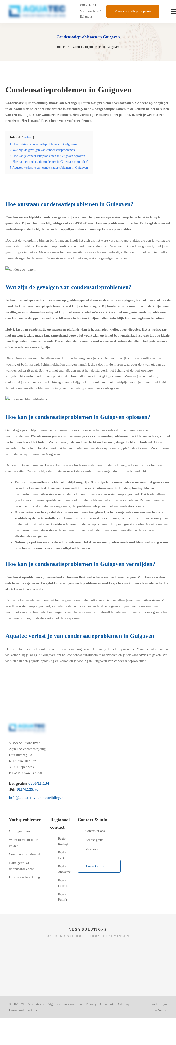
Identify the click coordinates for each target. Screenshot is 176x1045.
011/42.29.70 (27, 789)
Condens (141, 103)
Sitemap (124, 1004)
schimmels (45, 341)
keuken (50, 618)
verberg (28, 137)
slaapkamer (72, 618)
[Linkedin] (101, 882)
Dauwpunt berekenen (24, 1010)
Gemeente (107, 1004)
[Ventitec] (48, 973)
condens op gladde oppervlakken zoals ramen (83, 300)
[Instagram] (90, 882)
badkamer (96, 600)
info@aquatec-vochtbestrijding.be (37, 797)
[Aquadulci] (48, 949)
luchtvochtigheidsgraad (50, 223)
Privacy (91, 1004)
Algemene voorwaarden (65, 1004)
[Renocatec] (127, 949)
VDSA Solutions (32, 1004)
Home (61, 47)
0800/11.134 (88, 5)
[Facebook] (79, 882)
